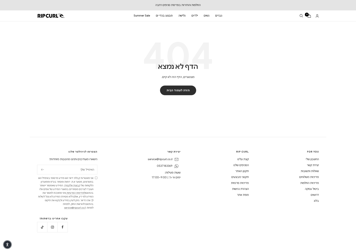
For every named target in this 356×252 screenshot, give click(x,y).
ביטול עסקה (312, 189)
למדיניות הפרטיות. (75, 192)
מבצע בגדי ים (164, 15)
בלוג (316, 200)
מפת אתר (243, 195)
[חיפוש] (301, 15)
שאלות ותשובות (310, 171)
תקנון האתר (242, 171)
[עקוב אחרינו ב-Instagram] (52, 227)
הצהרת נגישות (240, 189)
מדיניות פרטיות (240, 183)
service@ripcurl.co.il (160, 159)
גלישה (182, 15)
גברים (218, 15)
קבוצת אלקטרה (72, 185)
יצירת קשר (313, 165)
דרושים (315, 195)
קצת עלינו (243, 159)
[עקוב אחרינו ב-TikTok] (42, 227)
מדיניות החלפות (309, 183)
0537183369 (164, 166)
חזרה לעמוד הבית (178, 90)
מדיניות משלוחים (309, 177)
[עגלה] (309, 16)
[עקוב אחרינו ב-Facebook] (62, 227)
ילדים (195, 15)
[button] (7, 244)
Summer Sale (142, 15)
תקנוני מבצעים (240, 177)
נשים (206, 15)
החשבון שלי (312, 159)
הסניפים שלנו (241, 165)
